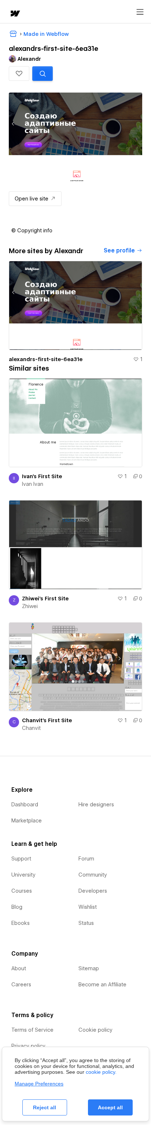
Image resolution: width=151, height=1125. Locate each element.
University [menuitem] (23, 875)
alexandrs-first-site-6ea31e (45, 359)
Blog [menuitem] (16, 907)
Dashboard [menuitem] (24, 804)
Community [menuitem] (92, 875)
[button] (19, 73)
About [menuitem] (18, 968)
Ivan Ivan (32, 484)
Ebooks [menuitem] (20, 923)
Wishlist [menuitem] (87, 907)
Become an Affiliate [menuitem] (102, 984)
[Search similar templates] (42, 73)
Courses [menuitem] (21, 891)
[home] (15, 14)
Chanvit (31, 728)
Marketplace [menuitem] (26, 821)
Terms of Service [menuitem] (32, 1030)
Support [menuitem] (21, 859)
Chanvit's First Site (47, 720)
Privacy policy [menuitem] (28, 1046)
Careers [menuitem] (21, 984)
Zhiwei (30, 606)
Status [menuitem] (86, 923)
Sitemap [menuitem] (88, 968)
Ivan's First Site (42, 476)
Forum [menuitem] (86, 859)
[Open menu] (140, 12)
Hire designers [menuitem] (96, 804)
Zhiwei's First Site (45, 598)
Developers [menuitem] (92, 891)
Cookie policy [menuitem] (95, 1030)
